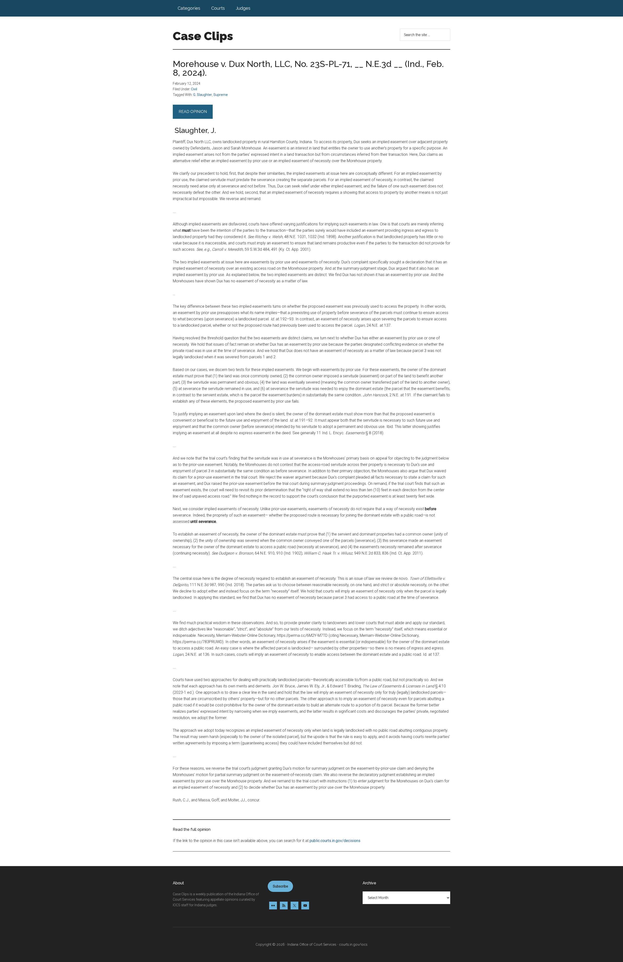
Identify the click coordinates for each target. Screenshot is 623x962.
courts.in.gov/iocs (353, 944)
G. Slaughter (202, 95)
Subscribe (280, 886)
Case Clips (203, 36)
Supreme (220, 95)
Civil (194, 89)
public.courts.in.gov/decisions (335, 840)
